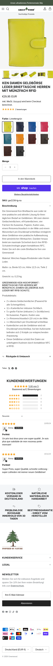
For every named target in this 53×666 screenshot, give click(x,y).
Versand (17, 101)
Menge (5, 161)
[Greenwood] (26, 9)
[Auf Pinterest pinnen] (16, 368)
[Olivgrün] (44, 139)
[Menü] (3, 9)
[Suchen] (9, 9)
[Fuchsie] (44, 126)
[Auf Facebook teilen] (13, 368)
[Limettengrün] (7, 126)
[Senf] (19, 139)
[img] (8, 424)
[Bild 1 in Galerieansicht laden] (26, 42)
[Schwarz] (19, 151)
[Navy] (19, 126)
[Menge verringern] (4, 167)
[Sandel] (7, 151)
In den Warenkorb (26, 179)
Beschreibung (9, 206)
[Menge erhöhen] (15, 167)
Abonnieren (26, 603)
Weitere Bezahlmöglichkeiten (26, 194)
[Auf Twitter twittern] (9, 368)
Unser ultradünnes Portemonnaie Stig (26, 3)
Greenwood (12, 656)
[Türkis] (7, 139)
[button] (14, 395)
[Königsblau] (32, 126)
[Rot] (32, 139)
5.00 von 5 (34, 386)
